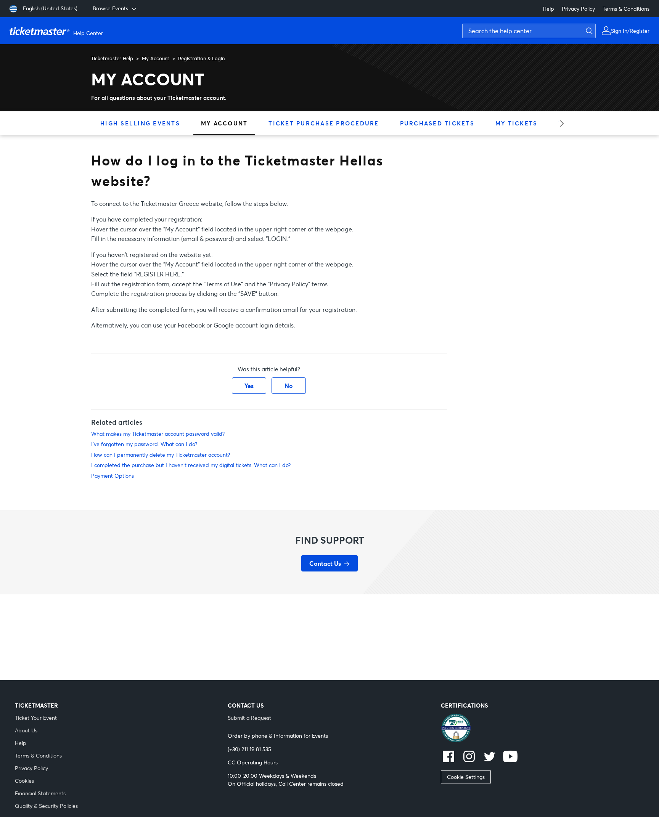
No (288, 386)
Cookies (24, 780)
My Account (155, 58)
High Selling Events (140, 123)
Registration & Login (201, 58)
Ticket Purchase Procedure (323, 123)
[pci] (542, 729)
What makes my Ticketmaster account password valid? (158, 433)
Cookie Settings (466, 776)
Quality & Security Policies (46, 805)
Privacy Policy (578, 8)
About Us (26, 730)
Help (548, 8)
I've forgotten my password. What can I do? (144, 444)
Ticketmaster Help (112, 58)
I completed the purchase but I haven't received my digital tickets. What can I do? (191, 465)
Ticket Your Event (36, 717)
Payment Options (112, 475)
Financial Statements (40, 793)
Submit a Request (249, 717)
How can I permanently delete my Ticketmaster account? (160, 454)
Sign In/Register (630, 30)
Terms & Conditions (626, 8)
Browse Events (110, 8)
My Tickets (516, 123)
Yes (249, 386)
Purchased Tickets (437, 123)
